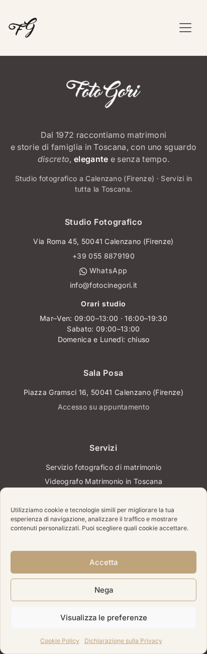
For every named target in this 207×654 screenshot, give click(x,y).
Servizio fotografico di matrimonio (104, 467)
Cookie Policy (59, 640)
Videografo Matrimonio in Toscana (103, 481)
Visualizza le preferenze (103, 617)
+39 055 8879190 (103, 256)
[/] (23, 28)
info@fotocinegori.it (103, 285)
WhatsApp (107, 270)
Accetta (103, 562)
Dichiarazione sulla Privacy (123, 640)
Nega (103, 590)
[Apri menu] (185, 27)
